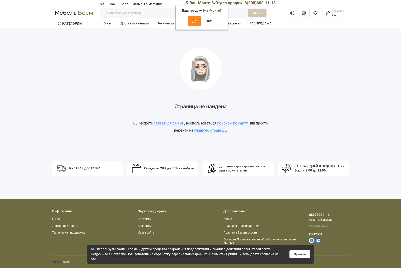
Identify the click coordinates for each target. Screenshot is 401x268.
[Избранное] (315, 13)
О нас (108, 23)
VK (102, 4)
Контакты (145, 219)
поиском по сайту (232, 123)
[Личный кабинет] (292, 13)
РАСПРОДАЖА (261, 23)
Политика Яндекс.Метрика (241, 225)
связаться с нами (169, 123)
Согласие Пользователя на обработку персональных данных (159, 254)
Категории (72, 23)
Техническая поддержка (69, 232)
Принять (300, 254)
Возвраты (145, 225)
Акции (227, 219)
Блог (124, 4)
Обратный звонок (320, 219)
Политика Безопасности (240, 232)
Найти (257, 12)
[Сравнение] (303, 13)
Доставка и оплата (135, 23)
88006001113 (319, 215)
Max (112, 4)
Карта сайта (146, 232)
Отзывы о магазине (147, 4)
